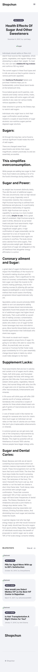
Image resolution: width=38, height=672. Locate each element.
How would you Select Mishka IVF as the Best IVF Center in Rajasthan (18, 591)
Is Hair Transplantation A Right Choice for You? (17, 617)
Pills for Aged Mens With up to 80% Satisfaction (18, 565)
